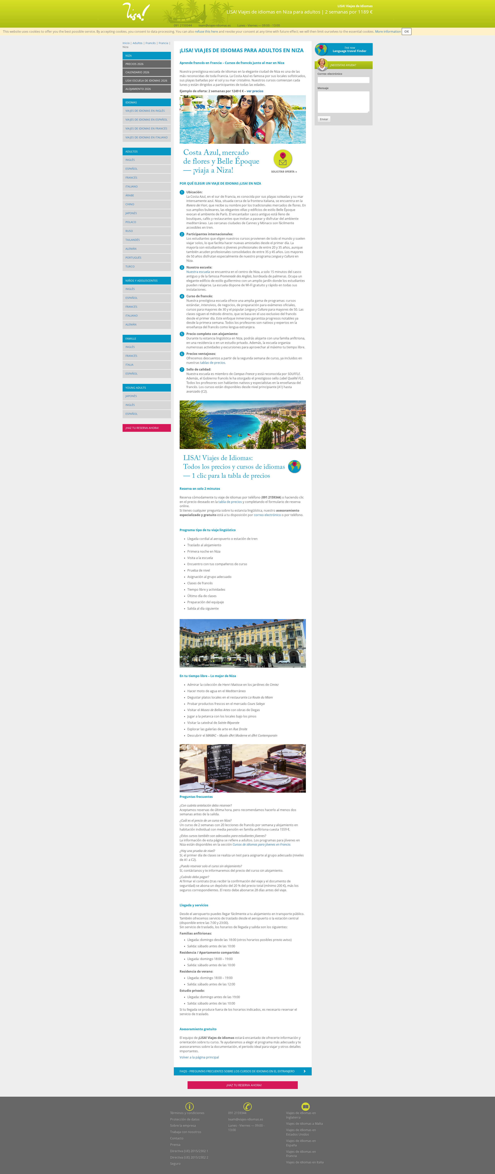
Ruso (129, 231)
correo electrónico (267, 515)
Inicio (126, 43)
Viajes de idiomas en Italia (305, 1162)
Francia (163, 43)
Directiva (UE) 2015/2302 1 (189, 1151)
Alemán (131, 248)
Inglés (130, 160)
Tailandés (132, 240)
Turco (130, 266)
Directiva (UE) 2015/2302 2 (189, 1157)
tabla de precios (230, 502)
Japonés (131, 213)
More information (388, 31)
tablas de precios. (212, 362)
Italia (129, 364)
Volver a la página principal (199, 1057)
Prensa (175, 1144)
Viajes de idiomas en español (146, 119)
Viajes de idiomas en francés (146, 128)
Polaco (130, 222)
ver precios (255, 91)
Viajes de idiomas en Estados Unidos (301, 1132)
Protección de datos (185, 1119)
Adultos (138, 43)
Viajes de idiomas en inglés (145, 110)
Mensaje (323, 88)
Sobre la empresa (183, 1125)
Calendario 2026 (137, 72)
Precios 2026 (134, 64)
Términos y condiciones (187, 1113)
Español (131, 168)
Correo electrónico (329, 74)
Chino (129, 204)
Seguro (175, 1163)
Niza (128, 55)
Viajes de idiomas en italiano (146, 137)
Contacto (176, 1138)
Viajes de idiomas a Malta (304, 1123)
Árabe (129, 195)
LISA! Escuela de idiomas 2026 (146, 80)
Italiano (131, 186)
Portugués (133, 257)
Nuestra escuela (198, 272)
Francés (151, 43)
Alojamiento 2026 (138, 89)
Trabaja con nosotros (185, 1132)
